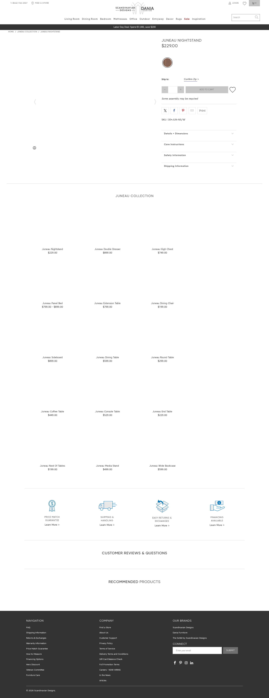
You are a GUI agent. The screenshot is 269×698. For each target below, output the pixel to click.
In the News (104, 675)
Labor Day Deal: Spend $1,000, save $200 (135, 27)
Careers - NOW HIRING (110, 670)
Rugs (179, 19)
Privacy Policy (106, 643)
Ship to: (165, 79)
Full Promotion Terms (109, 665)
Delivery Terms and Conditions (113, 654)
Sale (187, 19)
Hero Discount (33, 665)
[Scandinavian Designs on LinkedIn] (192, 663)
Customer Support (108, 638)
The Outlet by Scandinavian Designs (190, 638)
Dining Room (90, 19)
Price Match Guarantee (37, 649)
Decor (170, 19)
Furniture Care (33, 675)
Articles (102, 681)
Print (202, 111)
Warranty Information (36, 643)
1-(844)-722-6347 (19, 3)
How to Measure (34, 654)
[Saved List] (244, 3)
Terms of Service (107, 649)
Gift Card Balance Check (110, 659)
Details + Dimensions (176, 134)
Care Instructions (174, 144)
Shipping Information (176, 166)
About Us (103, 633)
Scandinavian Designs (183, 628)
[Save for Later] (232, 89)
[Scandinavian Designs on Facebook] (175, 663)
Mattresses (120, 19)
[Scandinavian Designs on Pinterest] (180, 663)
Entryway (158, 19)
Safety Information (175, 155)
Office (133, 19)
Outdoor (145, 19)
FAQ (28, 628)
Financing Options (34, 659)
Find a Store (105, 628)
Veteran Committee (35, 670)
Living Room (72, 19)
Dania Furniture (180, 633)
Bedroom (105, 19)
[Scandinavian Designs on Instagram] (186, 663)
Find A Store (42, 3)
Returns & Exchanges (36, 638)
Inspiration (199, 19)
